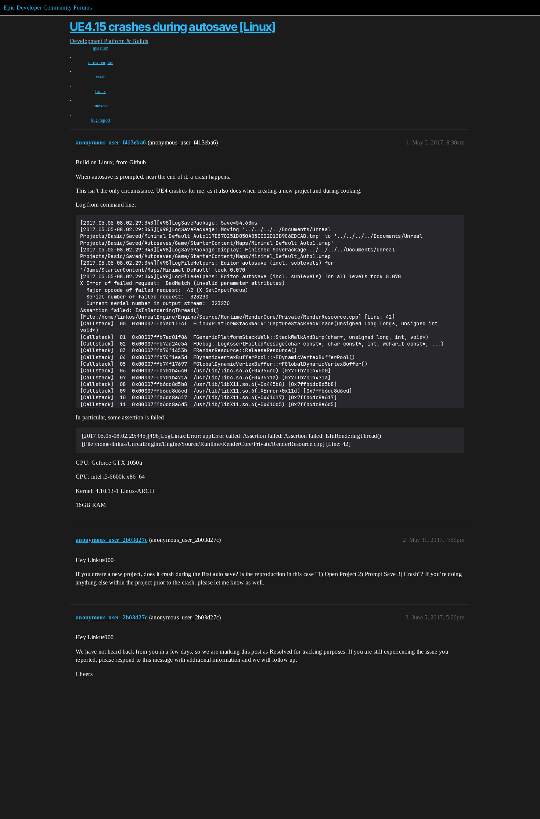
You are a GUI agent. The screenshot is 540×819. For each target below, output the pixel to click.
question (101, 48)
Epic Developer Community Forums (48, 7)
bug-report (100, 120)
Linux (100, 91)
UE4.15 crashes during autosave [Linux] (173, 26)
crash (101, 76)
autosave (101, 105)
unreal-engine (100, 62)
